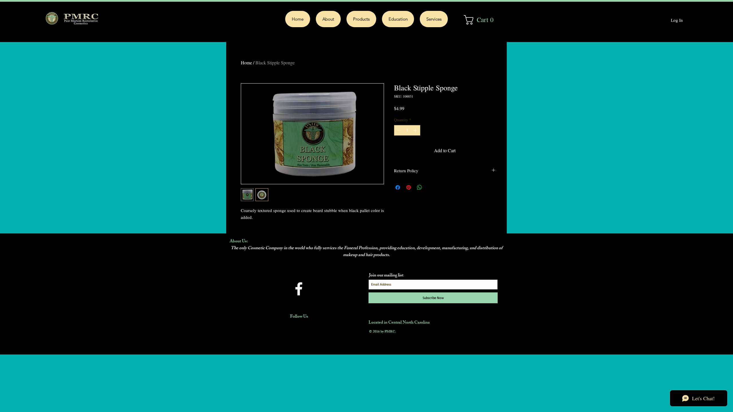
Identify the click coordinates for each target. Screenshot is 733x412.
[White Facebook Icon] (299, 289)
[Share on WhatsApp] (419, 187)
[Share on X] (430, 187)
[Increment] (415, 130)
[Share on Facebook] (397, 187)
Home (246, 63)
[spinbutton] (407, 130)
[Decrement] (398, 130)
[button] (482, 20)
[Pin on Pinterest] (408, 187)
